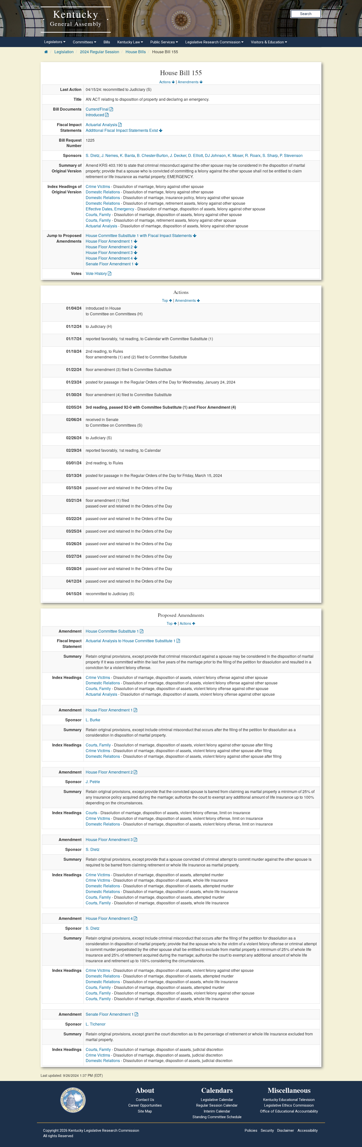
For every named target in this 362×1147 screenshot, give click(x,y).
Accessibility (307, 1130)
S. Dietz (92, 155)
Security (267, 1130)
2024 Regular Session (99, 51)
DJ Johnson (215, 155)
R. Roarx (253, 155)
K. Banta (127, 155)
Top (165, 300)
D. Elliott (195, 155)
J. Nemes (109, 155)
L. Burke (93, 720)
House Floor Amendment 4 (110, 258)
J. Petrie (93, 781)
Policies (251, 1130)
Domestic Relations (103, 192)
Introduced (95, 115)
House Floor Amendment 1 (110, 241)
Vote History (97, 273)
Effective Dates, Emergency (110, 209)
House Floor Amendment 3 (110, 252)
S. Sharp (270, 155)
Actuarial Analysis (102, 124)
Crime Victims (98, 186)
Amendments (188, 81)
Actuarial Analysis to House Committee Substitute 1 (131, 640)
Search (306, 14)
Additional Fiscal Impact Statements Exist (122, 130)
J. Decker (178, 155)
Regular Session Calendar (217, 1105)
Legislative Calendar (217, 1099)
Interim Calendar (217, 1111)
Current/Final (98, 109)
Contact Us (145, 1099)
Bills (107, 42)
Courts (91, 812)
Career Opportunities (145, 1105)
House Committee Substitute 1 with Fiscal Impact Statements (139, 235)
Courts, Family (98, 214)
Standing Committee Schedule (217, 1117)
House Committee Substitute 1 (113, 631)
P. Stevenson (291, 155)
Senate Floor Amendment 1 (110, 264)
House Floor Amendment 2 (110, 247)
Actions (165, 81)
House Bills (136, 51)
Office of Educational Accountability (289, 1111)
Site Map (145, 1111)
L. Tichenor (95, 1024)
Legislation (64, 51)
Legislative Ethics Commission (289, 1105)
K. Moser (235, 155)
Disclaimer (285, 1130)
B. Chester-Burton (152, 155)
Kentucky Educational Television (289, 1099)
